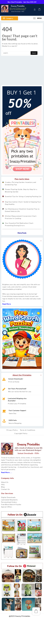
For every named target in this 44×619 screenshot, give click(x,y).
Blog (3, 487)
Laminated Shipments (9, 500)
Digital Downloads (8, 497)
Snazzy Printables (31, 616)
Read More (6, 304)
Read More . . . (6, 472)
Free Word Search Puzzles (11, 504)
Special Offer (6, 507)
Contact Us (5, 489)
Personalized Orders (9, 502)
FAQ (3, 484)
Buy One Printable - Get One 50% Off (22, 2)
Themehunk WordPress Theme (34, 616)
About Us (4, 482)
